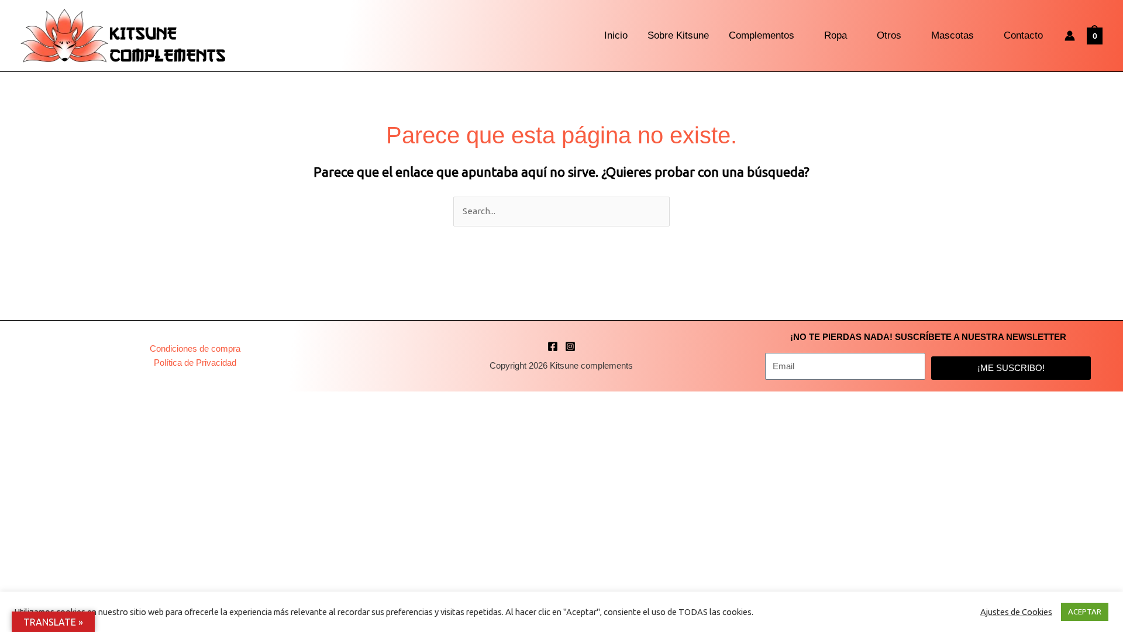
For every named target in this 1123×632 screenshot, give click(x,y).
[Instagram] (570, 346)
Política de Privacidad (195, 362)
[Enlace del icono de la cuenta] (1070, 35)
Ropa (835, 35)
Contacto (1023, 35)
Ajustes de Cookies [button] (1016, 612)
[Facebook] (552, 346)
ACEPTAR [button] (1084, 611)
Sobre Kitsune (678, 35)
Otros (889, 35)
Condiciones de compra (195, 348)
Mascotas (952, 35)
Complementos (761, 35)
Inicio (616, 35)
